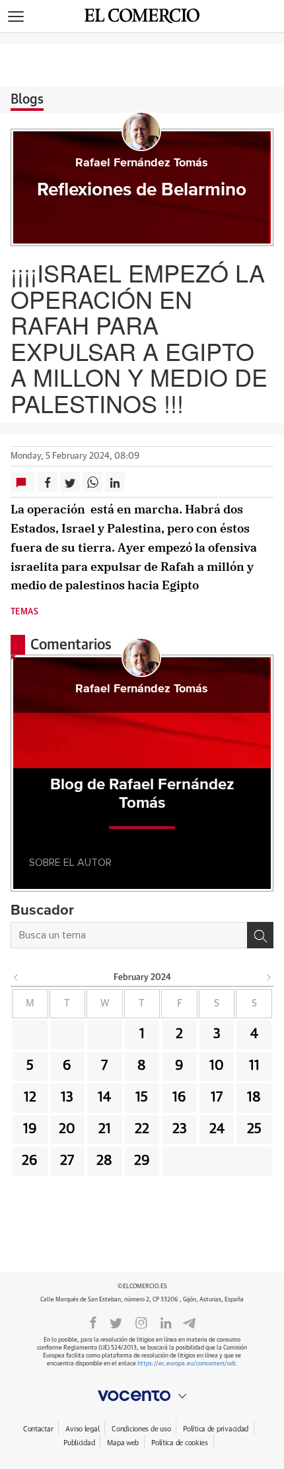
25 (254, 1129)
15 (141, 1097)
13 (67, 1097)
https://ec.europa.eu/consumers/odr (186, 1364)
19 (30, 1129)
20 (67, 1129)
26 (30, 1160)
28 (104, 1160)
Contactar (38, 1429)
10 (216, 1065)
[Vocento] (142, 1395)
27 (67, 1160)
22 (142, 1129)
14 (104, 1097)
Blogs (27, 99)
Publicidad (78, 1443)
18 (254, 1097)
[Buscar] (260, 935)
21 (104, 1129)
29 (142, 1160)
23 (179, 1129)
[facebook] (93, 1322)
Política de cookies (179, 1443)
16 (179, 1097)
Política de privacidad (215, 1429)
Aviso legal (82, 1429)
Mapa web (123, 1443)
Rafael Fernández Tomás (141, 163)
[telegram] (189, 1321)
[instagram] (141, 1322)
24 (217, 1129)
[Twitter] (116, 1322)
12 (30, 1097)
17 (217, 1097)
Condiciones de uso (141, 1429)
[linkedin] (165, 1322)
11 (254, 1065)
